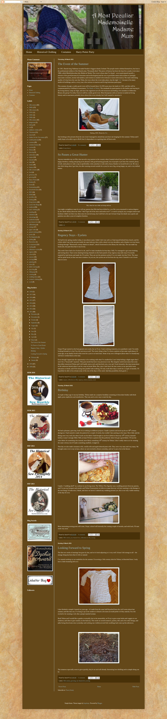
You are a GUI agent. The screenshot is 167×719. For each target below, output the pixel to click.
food (30, 172)
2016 (31, 297)
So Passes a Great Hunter (73, 154)
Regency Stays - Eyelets (72, 235)
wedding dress (33, 277)
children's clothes (34, 130)
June (32, 331)
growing (73, 680)
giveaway (32, 175)
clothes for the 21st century (37, 137)
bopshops (86, 703)
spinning (31, 262)
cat (64, 225)
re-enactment (32, 244)
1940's (31, 117)
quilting (31, 239)
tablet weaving (33, 267)
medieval (31, 207)
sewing (93, 537)
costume (31, 142)
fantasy (31, 167)
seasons (90, 380)
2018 (31, 292)
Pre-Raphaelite (33, 237)
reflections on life (73, 380)
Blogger (99, 703)
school (85, 380)
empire (65, 380)
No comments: (82, 145)
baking (31, 125)
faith (30, 162)
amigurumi (32, 122)
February (34, 357)
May (32, 334)
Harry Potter (32, 180)
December (34, 314)
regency (80, 380)
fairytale (31, 160)
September (34, 323)
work (94, 380)
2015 (31, 300)
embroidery (32, 155)
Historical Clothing (46, 52)
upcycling (32, 269)
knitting (31, 200)
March (33, 340)
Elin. (106, 133)
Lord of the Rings (34, 205)
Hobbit (31, 182)
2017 (31, 294)
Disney (31, 150)
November (34, 317)
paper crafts (32, 229)
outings (31, 227)
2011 (31, 312)
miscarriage (32, 217)
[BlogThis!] (92, 145)
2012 (31, 309)
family (31, 165)
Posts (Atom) (70, 690)
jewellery (31, 197)
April (33, 337)
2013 (31, 306)
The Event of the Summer (73, 63)
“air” (120, 80)
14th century (66, 680)
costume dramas (33, 145)
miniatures (32, 214)
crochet (31, 147)
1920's (31, 115)
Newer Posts (62, 686)
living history (67, 148)
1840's (31, 107)
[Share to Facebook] (97, 145)
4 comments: (82, 534)
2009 (31, 367)
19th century (32, 120)
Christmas (32, 132)
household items (34, 190)
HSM (30, 195)
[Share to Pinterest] (99, 145)
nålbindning (32, 224)
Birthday (63, 390)
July (32, 328)
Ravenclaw (32, 242)
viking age (32, 272)
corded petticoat (33, 140)
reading (31, 247)
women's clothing (34, 279)
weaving (31, 274)
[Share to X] (95, 145)
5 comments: (82, 677)
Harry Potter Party (85, 52)
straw (30, 264)
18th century (66, 537)
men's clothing (33, 209)
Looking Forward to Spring (74, 547)
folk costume (33, 170)
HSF (30, 192)
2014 (31, 303)
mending (31, 212)
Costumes (66, 52)
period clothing (33, 232)
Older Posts (135, 686)
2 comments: (82, 222)
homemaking (33, 187)
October (33, 320)
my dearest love (75, 537)
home (30, 184)
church (31, 135)
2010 (31, 364)
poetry (31, 234)
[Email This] (90, 145)
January (33, 360)
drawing (31, 152)
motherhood (32, 219)
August (33, 326)
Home (29, 52)
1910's (31, 112)
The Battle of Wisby (93, 88)
